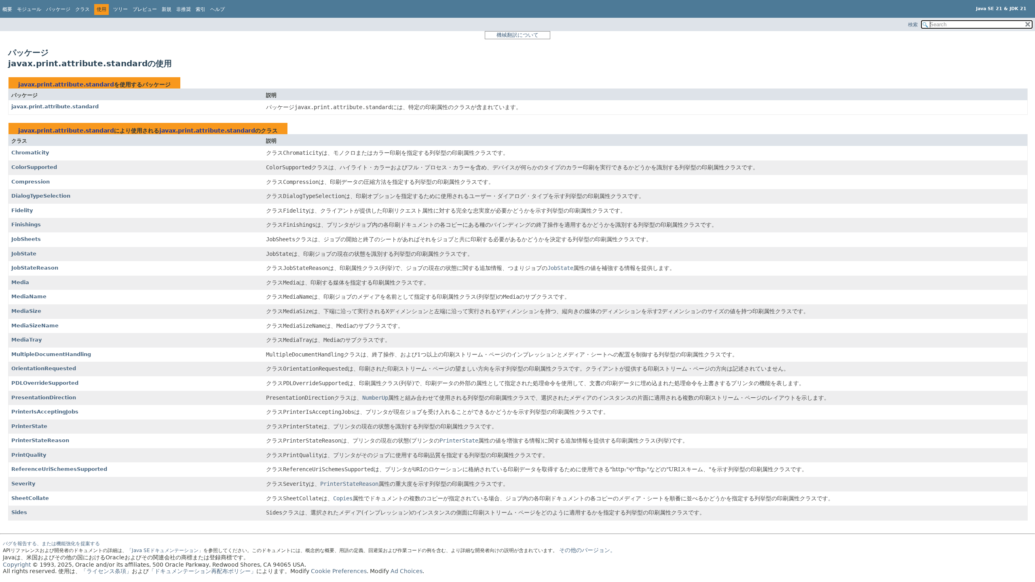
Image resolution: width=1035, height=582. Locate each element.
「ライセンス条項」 (106, 571)
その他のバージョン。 (587, 550)
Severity (23, 484)
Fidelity (22, 210)
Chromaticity (30, 153)
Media (20, 282)
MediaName (28, 296)
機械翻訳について (517, 35)
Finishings (26, 224)
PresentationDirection (43, 397)
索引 (200, 9)
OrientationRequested (43, 368)
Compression (30, 182)
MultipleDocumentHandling (51, 354)
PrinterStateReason (40, 440)
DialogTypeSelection (40, 196)
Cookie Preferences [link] (339, 571)
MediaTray (26, 340)
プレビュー (145, 9)
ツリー (120, 9)
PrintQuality (28, 455)
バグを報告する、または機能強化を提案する (51, 543)
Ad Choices (406, 571)
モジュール (29, 9)
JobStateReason (34, 268)
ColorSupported (34, 167)
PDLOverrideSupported (44, 383)
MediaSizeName (35, 326)
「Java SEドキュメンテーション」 (165, 550)
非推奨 (183, 9)
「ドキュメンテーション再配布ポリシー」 (202, 571)
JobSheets (26, 239)
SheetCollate (30, 498)
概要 (7, 9)
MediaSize (26, 311)
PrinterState (29, 426)
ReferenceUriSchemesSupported (59, 469)
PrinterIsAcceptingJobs (44, 412)
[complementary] (339, 571)
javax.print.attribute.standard (66, 84)
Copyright (17, 564)
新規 (166, 9)
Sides (19, 512)
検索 (913, 24)
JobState (23, 254)
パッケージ (58, 9)
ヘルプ (217, 9)
